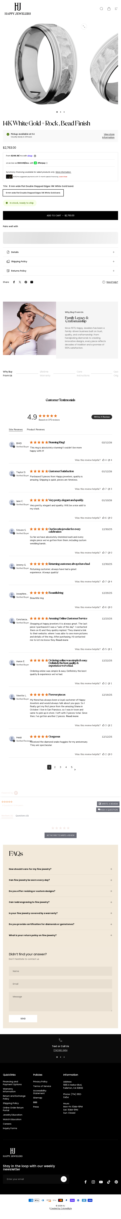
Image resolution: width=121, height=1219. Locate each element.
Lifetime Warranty (45, 373)
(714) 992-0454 (60, 1050)
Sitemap (37, 1097)
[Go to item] (57, 112)
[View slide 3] (64, 1057)
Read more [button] (62, 640)
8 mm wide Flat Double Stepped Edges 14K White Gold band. (33, 193)
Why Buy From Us (7, 373)
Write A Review (102, 416)
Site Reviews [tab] (16, 429)
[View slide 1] (57, 1057)
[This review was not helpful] (109, 460)
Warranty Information (9, 1090)
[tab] (7, 816)
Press (36, 1106)
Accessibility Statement (39, 1092)
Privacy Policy (40, 1081)
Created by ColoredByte (61, 1208)
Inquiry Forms (10, 1128)
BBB (35, 1102)
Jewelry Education (12, 1114)
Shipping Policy (11, 1103)
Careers (7, 1124)
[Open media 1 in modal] (84, 26)
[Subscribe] (64, 1179)
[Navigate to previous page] (45, 769)
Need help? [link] (112, 282)
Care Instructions (83, 373)
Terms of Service (42, 1086)
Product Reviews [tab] (36, 429)
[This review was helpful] (103, 460)
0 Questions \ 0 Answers (12, 805)
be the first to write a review (60, 835)
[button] (108, 809)
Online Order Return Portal (13, 1109)
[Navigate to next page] (76, 769)
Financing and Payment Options (12, 1083)
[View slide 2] (60, 1057)
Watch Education (12, 1119)
